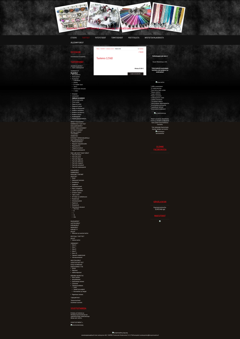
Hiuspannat (75, 205)
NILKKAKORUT (75, 221)
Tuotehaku (141, 48)
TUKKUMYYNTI (75, 298)
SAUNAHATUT (75, 71)
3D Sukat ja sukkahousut (79, 197)
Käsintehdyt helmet (78, 281)
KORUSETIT (74, 229)
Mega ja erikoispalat (78, 108)
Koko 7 (74, 247)
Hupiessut (75, 203)
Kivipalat (74, 94)
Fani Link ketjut (76, 155)
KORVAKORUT (75, 225)
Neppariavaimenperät (78, 150)
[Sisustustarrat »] (77, 325)
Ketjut (74, 268)
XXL (75, 217)
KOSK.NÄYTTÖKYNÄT (77, 174)
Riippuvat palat (76, 104)
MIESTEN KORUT (76, 260)
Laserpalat (75, 96)
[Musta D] (106, 62)
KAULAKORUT (75, 170)
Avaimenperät (76, 116)
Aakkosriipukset (77, 272)
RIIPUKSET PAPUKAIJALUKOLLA (80, 138)
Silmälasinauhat (77, 201)
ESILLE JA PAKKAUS (76, 264)
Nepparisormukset (77, 148)
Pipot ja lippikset (77, 188)
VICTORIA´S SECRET (77, 130)
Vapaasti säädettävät (78, 255)
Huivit (73, 178)
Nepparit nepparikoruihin (79, 144)
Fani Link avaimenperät (79, 167)
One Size (76, 209)
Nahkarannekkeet (77, 142)
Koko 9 (74, 251)
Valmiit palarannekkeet (79, 119)
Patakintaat (75, 199)
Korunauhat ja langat (80, 291)
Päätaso (97, 48)
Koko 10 (74, 253)
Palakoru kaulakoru (78, 110)
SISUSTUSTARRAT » (77, 322)
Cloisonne (75, 283)
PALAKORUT (103, 48)
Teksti (75, 87)
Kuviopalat (75, 79)
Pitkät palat (75, 102)
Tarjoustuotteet (75, 300)
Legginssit (75, 184)
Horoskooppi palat (77, 100)
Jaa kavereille (160, 133)
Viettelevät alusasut (78, 207)
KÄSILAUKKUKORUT (77, 126)
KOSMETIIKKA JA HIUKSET (79, 128)
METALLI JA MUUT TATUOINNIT (76, 133)
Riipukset (75, 270)
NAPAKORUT (74, 227)
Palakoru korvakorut (78, 112)
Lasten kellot (76, 240)
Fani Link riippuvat (77, 159)
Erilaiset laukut (76, 193)
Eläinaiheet (77, 80)
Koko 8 (74, 249)
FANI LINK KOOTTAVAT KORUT (80, 153)
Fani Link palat (76, 157)
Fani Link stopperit (77, 163)
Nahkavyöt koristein (78, 180)
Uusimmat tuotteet (76, 302)
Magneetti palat (77, 106)
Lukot (75, 287)
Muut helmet (76, 277)
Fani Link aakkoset (77, 161)
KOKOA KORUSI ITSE (77, 267)
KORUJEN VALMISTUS (77, 276)
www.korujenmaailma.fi (87, 335)
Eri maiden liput (78, 84)
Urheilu (76, 82)
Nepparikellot (76, 146)
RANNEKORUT (75, 172)
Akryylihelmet (76, 279)
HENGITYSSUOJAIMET (77, 122)
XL (74, 215)
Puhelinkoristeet (77, 186)
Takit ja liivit (76, 195)
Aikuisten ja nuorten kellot (80, 233)
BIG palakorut (76, 75)
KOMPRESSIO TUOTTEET (78, 124)
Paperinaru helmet (77, 294)
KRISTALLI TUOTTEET (77, 236)
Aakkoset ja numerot (110, 48)
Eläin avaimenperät (78, 68)
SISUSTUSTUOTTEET (77, 262)
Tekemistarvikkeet (77, 285)
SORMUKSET (74, 243)
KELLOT (73, 231)
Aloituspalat (76, 77)
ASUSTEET (74, 176)
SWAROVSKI (74, 136)
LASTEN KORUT (75, 223)
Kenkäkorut (75, 182)
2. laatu (76, 91)
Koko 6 (74, 245)
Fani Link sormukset (78, 165)
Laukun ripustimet (77, 190)
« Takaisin (140, 52)
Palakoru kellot (76, 114)
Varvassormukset (77, 257)
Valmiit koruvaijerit (79, 289)
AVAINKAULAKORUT (77, 66)
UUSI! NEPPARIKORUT (77, 140)
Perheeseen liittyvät (80, 89)
